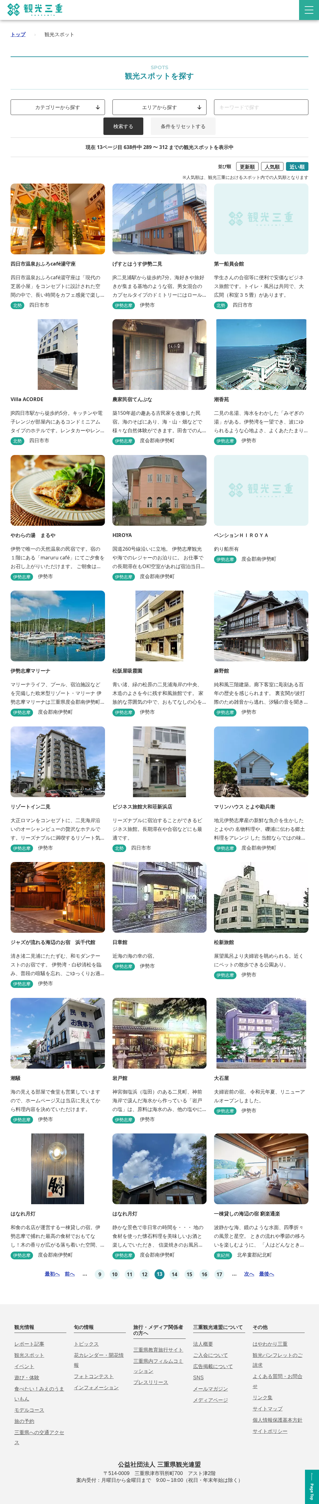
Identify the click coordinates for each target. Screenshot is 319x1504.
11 (129, 1274)
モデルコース (29, 1410)
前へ (70, 1273)
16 (204, 1274)
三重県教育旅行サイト (158, 1350)
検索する (123, 126)
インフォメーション (96, 1387)
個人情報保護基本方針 (277, 1420)
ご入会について (210, 1355)
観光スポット (29, 1355)
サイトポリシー (270, 1431)
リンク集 (263, 1397)
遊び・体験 (26, 1377)
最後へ (266, 1273)
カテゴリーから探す (57, 107)
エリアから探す (159, 107)
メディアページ (210, 1400)
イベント (24, 1366)
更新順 (247, 166)
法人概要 (203, 1344)
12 (144, 1274)
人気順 (272, 166)
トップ (18, 34)
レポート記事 (29, 1344)
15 (189, 1274)
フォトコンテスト (94, 1376)
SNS (198, 1377)
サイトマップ (268, 1408)
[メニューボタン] (309, 10)
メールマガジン (210, 1388)
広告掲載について (213, 1366)
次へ (249, 1273)
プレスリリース (150, 1382)
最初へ (52, 1273)
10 (114, 1274)
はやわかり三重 (270, 1344)
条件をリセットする (183, 126)
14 (174, 1274)
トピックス (86, 1344)
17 (219, 1274)
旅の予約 (24, 1421)
